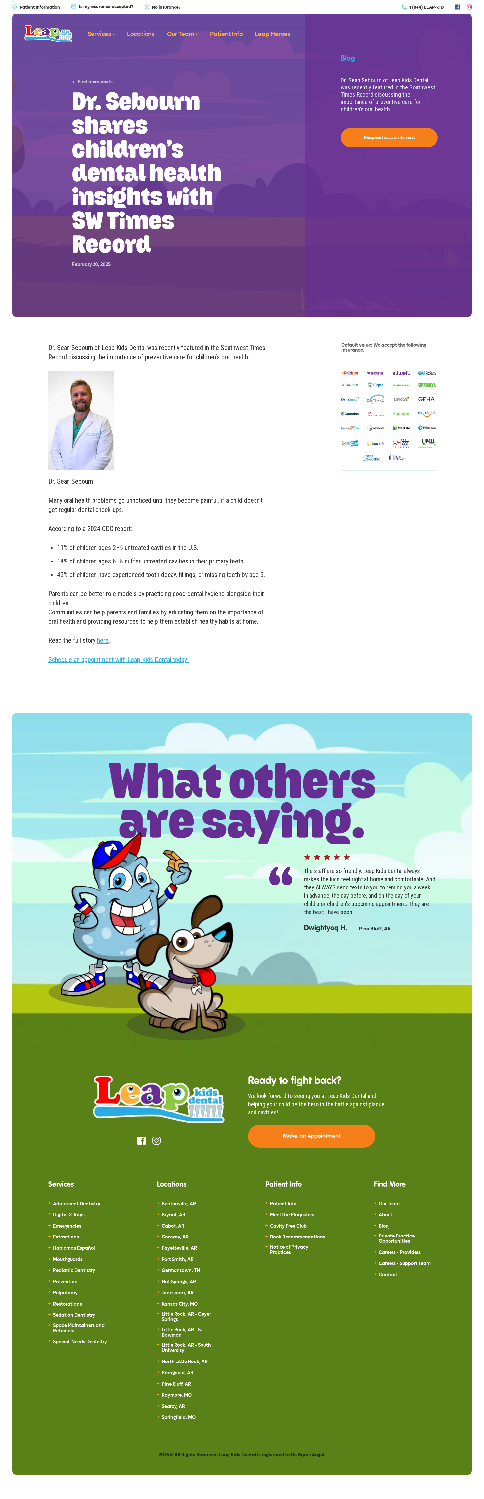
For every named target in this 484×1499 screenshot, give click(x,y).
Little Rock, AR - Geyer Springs (186, 1317)
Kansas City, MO (180, 1304)
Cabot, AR (173, 1226)
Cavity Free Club (288, 1226)
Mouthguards (68, 1259)
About (385, 1215)
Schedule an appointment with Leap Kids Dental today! (118, 659)
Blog (384, 1226)
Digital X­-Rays (69, 1215)
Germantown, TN (181, 1270)
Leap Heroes (273, 34)
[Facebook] (457, 7)
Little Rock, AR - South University (186, 1348)
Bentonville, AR (179, 1204)
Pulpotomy (65, 1293)
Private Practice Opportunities (397, 1239)
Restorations (67, 1304)
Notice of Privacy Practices (289, 1250)
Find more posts (95, 82)
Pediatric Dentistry (74, 1270)
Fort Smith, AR (178, 1259)
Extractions (66, 1237)
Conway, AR (175, 1237)
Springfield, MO (179, 1417)
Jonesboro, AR (178, 1293)
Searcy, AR (173, 1406)
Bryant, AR (173, 1215)
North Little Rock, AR (185, 1361)
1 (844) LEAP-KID (426, 7)
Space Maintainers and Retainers (79, 1328)
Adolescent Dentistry (76, 1204)
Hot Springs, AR (179, 1282)
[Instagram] (469, 7)
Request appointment (389, 137)
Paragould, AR (177, 1373)
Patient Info (226, 34)
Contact (388, 1275)
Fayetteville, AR (179, 1248)
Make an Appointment (311, 1136)
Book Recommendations (297, 1237)
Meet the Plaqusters (292, 1215)
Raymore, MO (177, 1395)
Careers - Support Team (405, 1263)
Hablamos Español (74, 1248)
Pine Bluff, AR (176, 1384)
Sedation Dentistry (74, 1315)
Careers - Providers (400, 1252)
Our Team (180, 34)
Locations (141, 34)
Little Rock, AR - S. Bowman (182, 1332)
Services (99, 34)
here (103, 640)
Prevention (65, 1282)
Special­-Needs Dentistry (80, 1342)
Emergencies (67, 1226)
